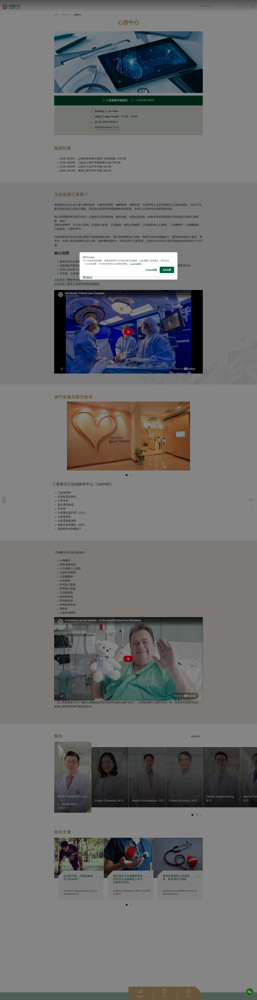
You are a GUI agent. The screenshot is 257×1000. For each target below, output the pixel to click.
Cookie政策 (135, 264)
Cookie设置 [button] (151, 270)
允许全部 (167, 270)
